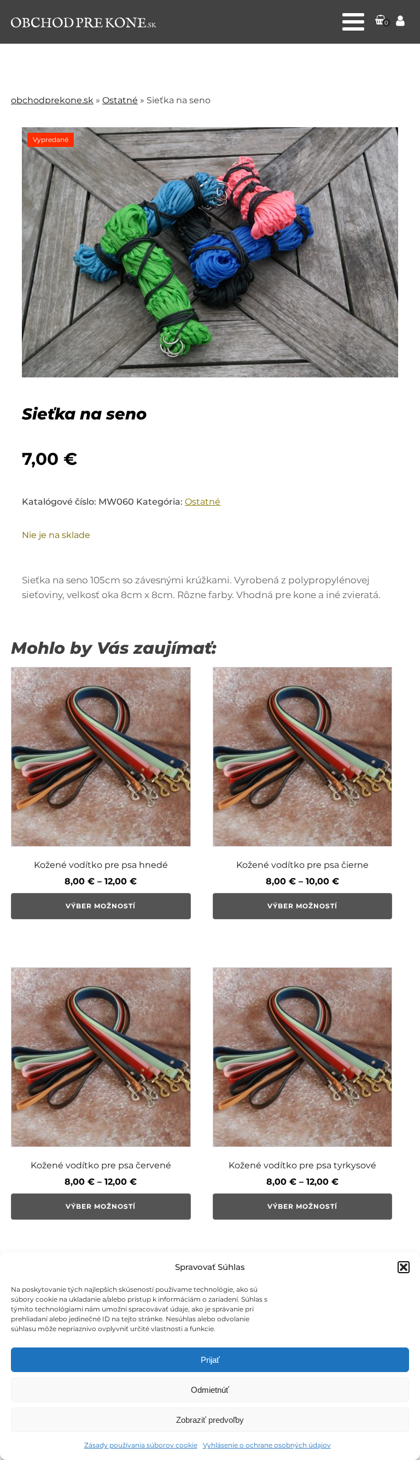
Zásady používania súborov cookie (140, 1445)
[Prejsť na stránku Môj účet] (400, 22)
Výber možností (101, 906)
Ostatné (120, 100)
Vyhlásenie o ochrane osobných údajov (267, 1445)
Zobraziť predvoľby (210, 1419)
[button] (403, 1267)
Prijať (210, 1359)
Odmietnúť (210, 1389)
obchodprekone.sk (52, 100)
